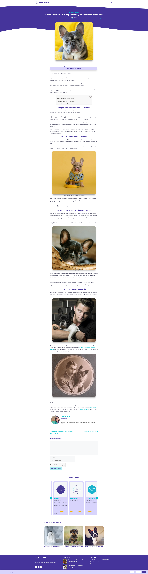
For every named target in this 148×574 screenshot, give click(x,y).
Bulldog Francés (92, 408)
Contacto (106, 2)
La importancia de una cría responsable (66, 101)
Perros (87, 2)
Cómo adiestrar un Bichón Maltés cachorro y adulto (75, 566)
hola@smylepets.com (96, 564)
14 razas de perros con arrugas (90, 431)
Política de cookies (57, 572)
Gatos (94, 2)
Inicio (72, 17)
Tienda (100, 2)
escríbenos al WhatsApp (83, 409)
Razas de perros (74, 12)
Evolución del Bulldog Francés (64, 99)
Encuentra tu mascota (73, 69)
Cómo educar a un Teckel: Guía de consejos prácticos (75, 560)
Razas (75, 17)
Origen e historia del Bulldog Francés (65, 98)
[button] (111, 3)
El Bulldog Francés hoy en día (64, 103)
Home (82, 2)
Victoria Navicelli (66, 416)
